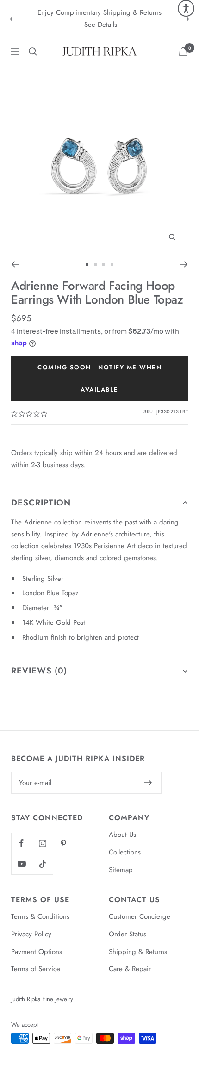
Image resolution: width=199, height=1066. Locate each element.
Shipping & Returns (138, 952)
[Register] (148, 782)
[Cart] (183, 51)
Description (41, 503)
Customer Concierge (139, 916)
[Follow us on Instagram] (42, 843)
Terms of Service (35, 969)
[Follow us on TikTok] (42, 864)
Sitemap (121, 870)
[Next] (184, 264)
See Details (100, 24)
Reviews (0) (39, 671)
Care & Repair (130, 969)
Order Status (127, 934)
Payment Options (36, 952)
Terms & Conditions (40, 916)
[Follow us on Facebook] (21, 843)
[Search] (33, 51)
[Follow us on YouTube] (21, 864)
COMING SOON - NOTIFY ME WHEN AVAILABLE (99, 378)
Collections (125, 852)
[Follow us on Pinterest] (63, 843)
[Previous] (15, 264)
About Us (122, 834)
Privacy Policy (31, 934)
